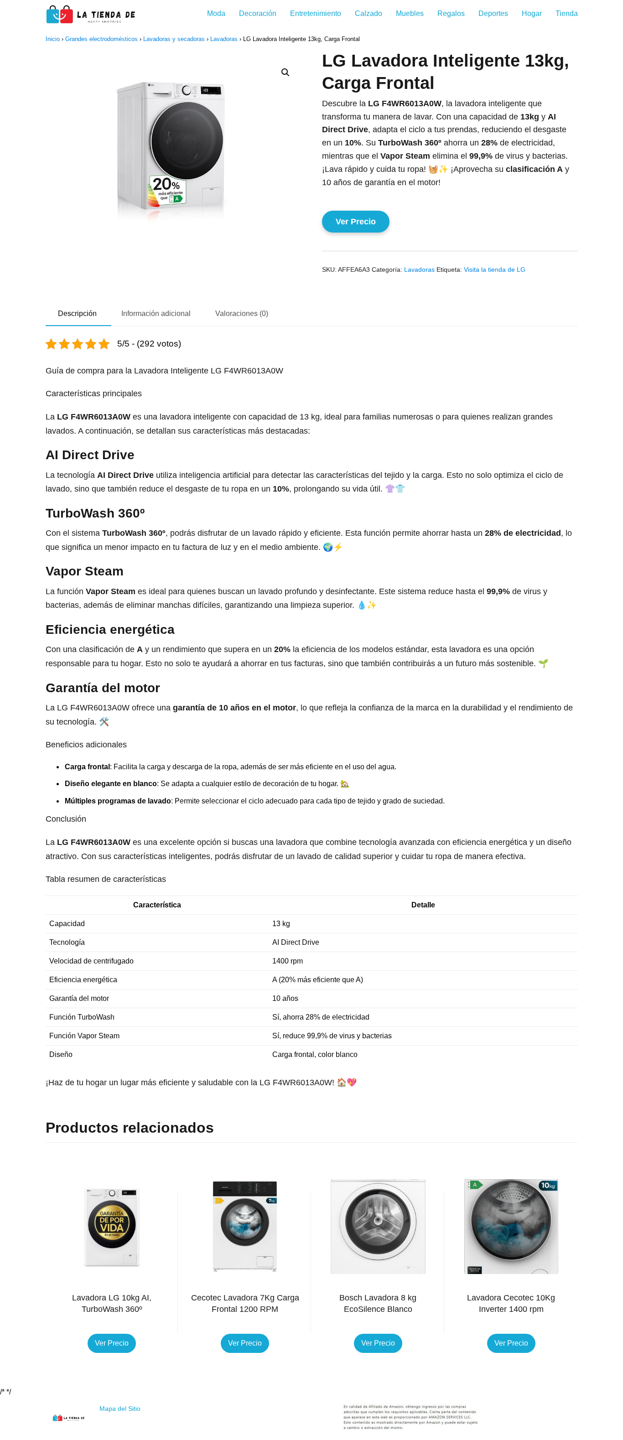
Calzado (368, 13)
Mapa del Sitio (119, 1408)
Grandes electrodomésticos (101, 39)
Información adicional (156, 313)
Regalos (451, 13)
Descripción (77, 313)
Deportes (493, 13)
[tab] (77, 314)
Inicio (53, 39)
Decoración (257, 13)
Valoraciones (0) (241, 313)
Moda (216, 13)
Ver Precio (356, 221)
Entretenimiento (315, 13)
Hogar (532, 13)
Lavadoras (224, 39)
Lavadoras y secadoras (174, 39)
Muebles (410, 13)
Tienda (567, 13)
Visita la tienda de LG (494, 269)
